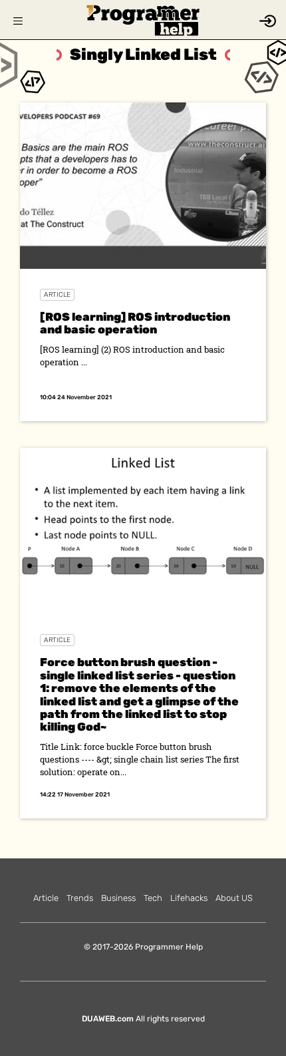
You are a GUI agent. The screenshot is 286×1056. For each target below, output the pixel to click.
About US (234, 898)
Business (118, 898)
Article (57, 295)
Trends (80, 898)
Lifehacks (189, 898)
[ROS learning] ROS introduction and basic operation (135, 323)
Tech (153, 898)
